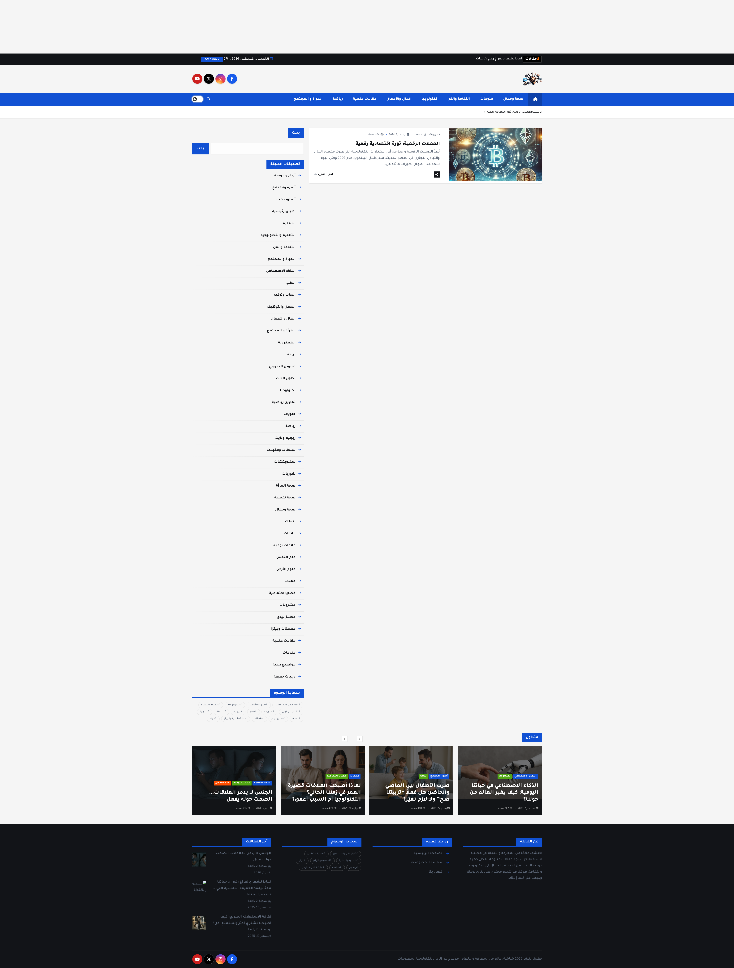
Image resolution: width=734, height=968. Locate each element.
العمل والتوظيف (281, 307)
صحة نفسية (285, 498)
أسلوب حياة (285, 200)
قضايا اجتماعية (282, 593)
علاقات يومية (284, 546)
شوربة (203, 712)
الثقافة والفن (458, 99)
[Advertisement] (619, 27)
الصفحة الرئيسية (428, 853)
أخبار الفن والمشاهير (286, 705)
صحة (295, 718)
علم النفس (286, 557)
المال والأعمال (398, 99)
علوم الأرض (286, 569)
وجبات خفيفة (285, 677)
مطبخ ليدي (286, 617)
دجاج (252, 712)
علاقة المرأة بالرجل (234, 718)
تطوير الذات (286, 379)
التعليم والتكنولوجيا (278, 235)
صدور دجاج (277, 718)
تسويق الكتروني (282, 367)
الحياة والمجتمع (282, 259)
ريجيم (237, 712)
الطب (291, 283)
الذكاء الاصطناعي (281, 271)
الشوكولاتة (233, 705)
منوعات (486, 99)
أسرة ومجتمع (284, 188)
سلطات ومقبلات (281, 450)
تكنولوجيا (429, 99)
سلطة (220, 712)
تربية (291, 355)
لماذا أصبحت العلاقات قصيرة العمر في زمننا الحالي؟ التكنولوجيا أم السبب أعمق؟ (413, 792)
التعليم (289, 224)
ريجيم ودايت (285, 438)
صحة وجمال (513, 99)
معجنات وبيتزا (283, 629)
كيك (212, 718)
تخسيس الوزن (290, 712)
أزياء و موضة (285, 176)
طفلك (290, 522)
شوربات (289, 474)
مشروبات (287, 605)
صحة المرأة (286, 486)
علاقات (290, 534)
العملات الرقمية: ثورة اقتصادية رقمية (509, 112)
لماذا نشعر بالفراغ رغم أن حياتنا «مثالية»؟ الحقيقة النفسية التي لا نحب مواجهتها (235, 792)
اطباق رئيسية (284, 211)
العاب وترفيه (285, 295)
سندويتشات (285, 462)
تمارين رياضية (284, 402)
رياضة (338, 99)
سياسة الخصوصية (427, 863)
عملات (418, 135)
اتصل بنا (436, 872)
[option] (500, 780)
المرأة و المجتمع (308, 99)
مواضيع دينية (284, 665)
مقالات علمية (364, 99)
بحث (296, 133)
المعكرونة (287, 343)
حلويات (290, 414)
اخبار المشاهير (257, 705)
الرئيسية (537, 112)
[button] (345, 739)
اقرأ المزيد (325, 174)
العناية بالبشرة (209, 705)
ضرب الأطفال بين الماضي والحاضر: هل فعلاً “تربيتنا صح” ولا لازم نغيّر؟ (506, 792)
